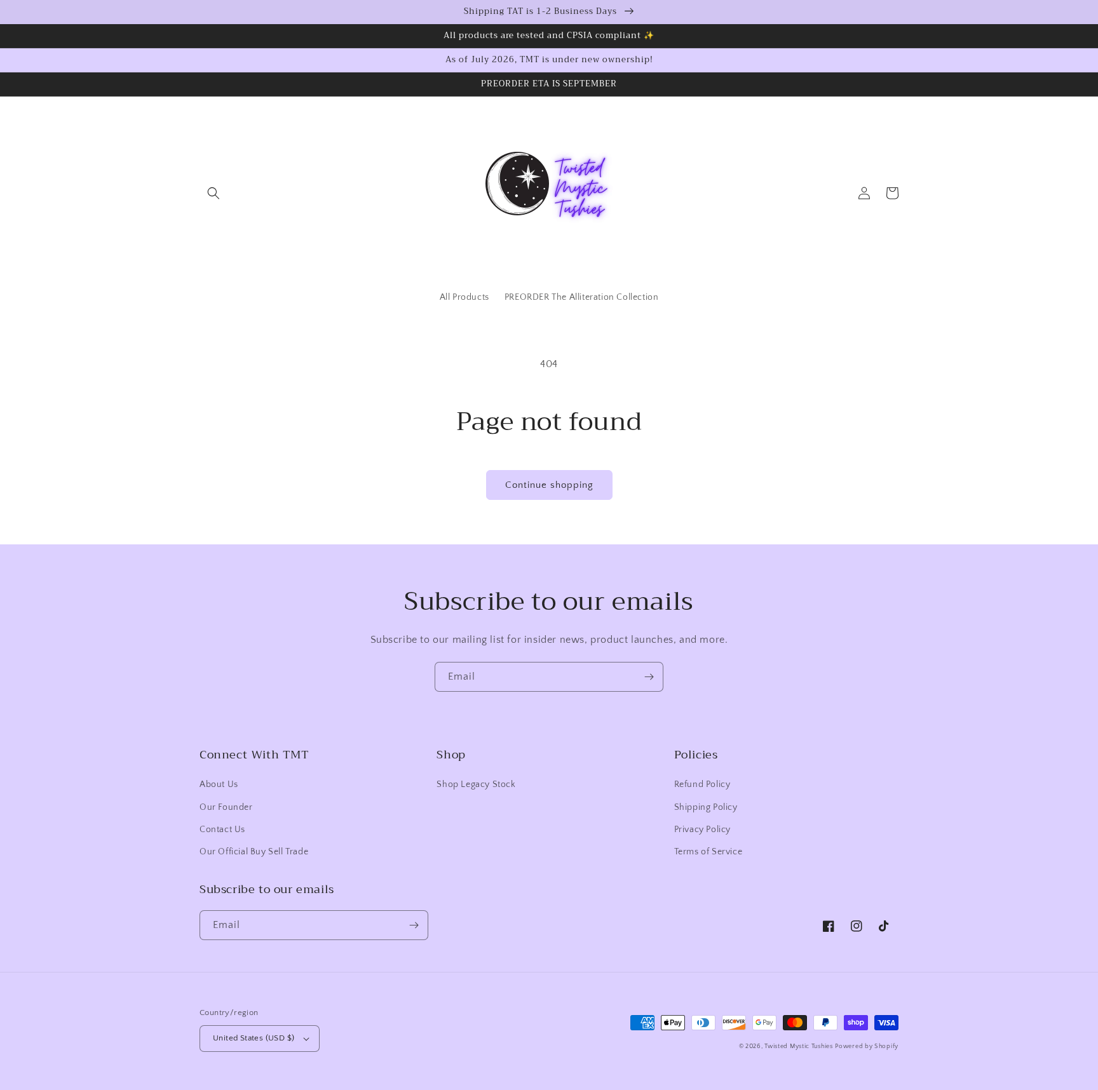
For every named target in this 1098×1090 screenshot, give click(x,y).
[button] (213, 193)
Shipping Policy (706, 807)
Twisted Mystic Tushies (798, 1046)
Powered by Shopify (866, 1046)
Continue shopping (549, 485)
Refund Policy (702, 784)
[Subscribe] (649, 677)
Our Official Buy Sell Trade (254, 852)
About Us (219, 784)
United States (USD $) (253, 1037)
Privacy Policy (702, 829)
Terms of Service (708, 852)
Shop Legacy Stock (476, 784)
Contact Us (222, 829)
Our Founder (226, 807)
